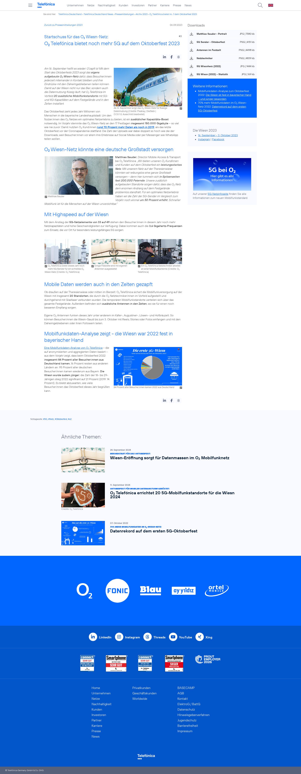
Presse (177, 5)
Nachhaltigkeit (106, 5)
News (188, 5)
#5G (45, 419)
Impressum (184, 731)
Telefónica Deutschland (70, 14)
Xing (209, 637)
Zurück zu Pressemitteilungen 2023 (63, 24)
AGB (180, 693)
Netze (90, 5)
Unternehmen (75, 5)
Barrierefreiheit (187, 726)
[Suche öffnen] (260, 5)
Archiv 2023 (142, 14)
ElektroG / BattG (188, 704)
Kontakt (182, 699)
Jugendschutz (186, 720)
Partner (152, 5)
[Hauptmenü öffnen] (30, 5)
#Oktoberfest (61, 419)
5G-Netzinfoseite (218, 194)
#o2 (70, 419)
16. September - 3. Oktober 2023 (218, 135)
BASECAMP (186, 688)
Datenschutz (186, 709)
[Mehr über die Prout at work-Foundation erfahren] (208, 663)
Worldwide (139, 699)
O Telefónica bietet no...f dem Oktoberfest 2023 (173, 14)
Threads (159, 637)
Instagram (204, 139)
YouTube (185, 637)
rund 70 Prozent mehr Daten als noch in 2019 (125, 127)
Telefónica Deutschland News (98, 14)
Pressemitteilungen (124, 14)
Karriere (164, 5)
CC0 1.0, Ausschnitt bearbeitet (129, 114)
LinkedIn (105, 637)
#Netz (51, 419)
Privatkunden (141, 688)
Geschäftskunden (144, 693)
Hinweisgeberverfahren (193, 715)
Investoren (138, 5)
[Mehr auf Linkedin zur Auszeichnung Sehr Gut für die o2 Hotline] (145, 663)
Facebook (218, 139)
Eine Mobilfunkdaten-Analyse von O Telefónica (73, 347)
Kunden (123, 5)
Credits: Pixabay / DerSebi (142, 111)
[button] (164, 57)
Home (96, 688)
